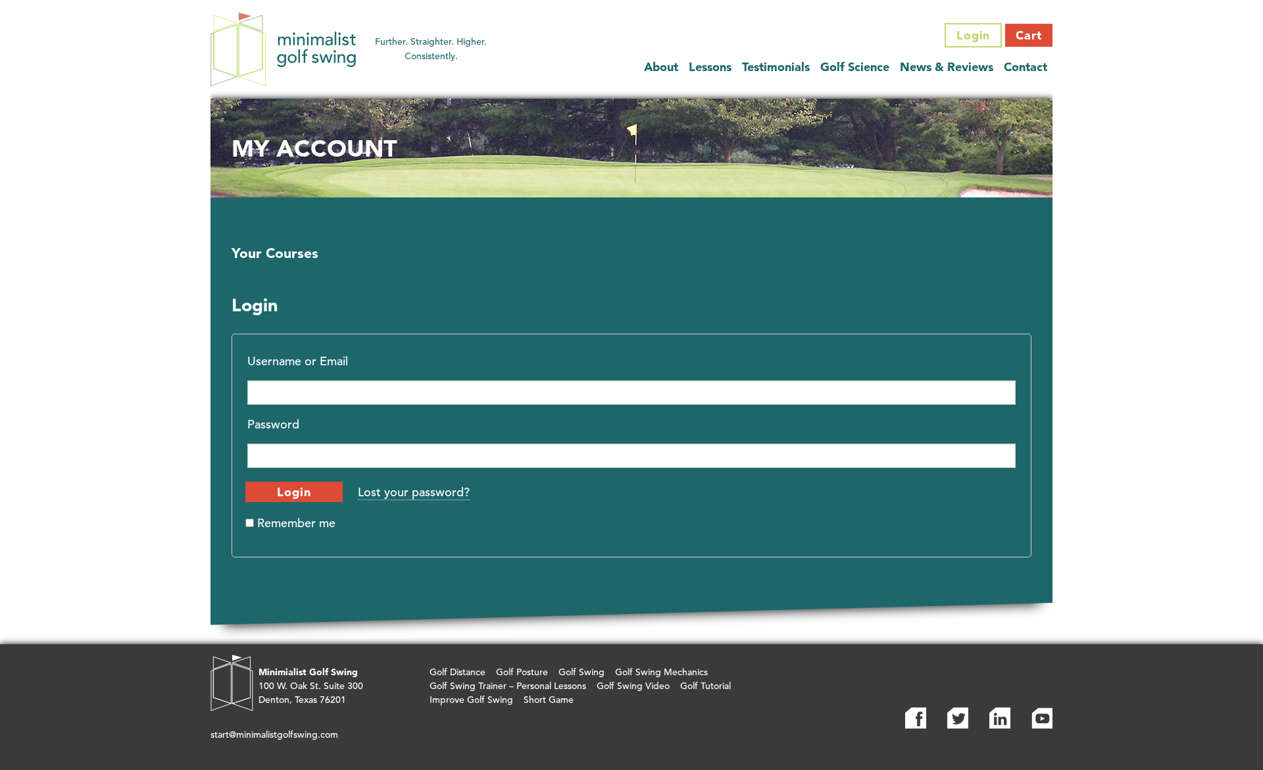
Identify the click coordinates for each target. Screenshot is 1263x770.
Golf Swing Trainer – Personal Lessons (508, 686)
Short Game (549, 700)
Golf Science (854, 66)
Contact (1025, 66)
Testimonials (776, 66)
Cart (1029, 35)
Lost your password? (414, 492)
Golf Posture (522, 672)
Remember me (294, 522)
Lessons (710, 66)
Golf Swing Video (633, 686)
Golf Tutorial (705, 686)
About (661, 66)
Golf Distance (457, 672)
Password (273, 424)
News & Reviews (946, 66)
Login (973, 35)
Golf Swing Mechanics (661, 672)
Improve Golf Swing (471, 700)
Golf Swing (581, 672)
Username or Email (297, 361)
